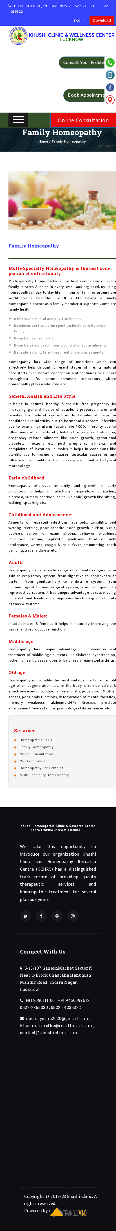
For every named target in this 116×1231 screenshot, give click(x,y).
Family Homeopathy (37, 747)
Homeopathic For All (37, 740)
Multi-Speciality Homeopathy (44, 775)
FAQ (77, 21)
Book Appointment (89, 95)
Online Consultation (36, 754)
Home (43, 141)
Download (102, 20)
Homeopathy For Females (42, 768)
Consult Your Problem (85, 62)
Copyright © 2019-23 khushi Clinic (58, 1196)
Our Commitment (34, 761)
